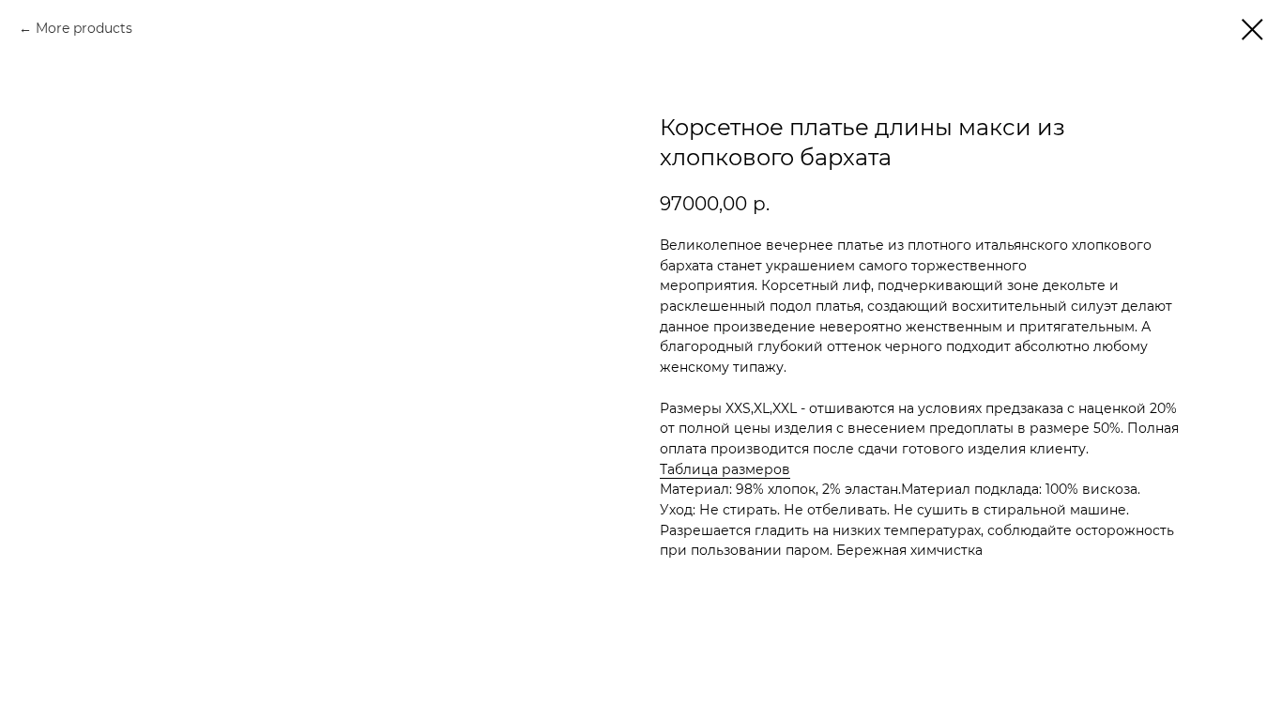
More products (84, 28)
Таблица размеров (725, 469)
